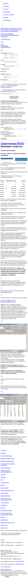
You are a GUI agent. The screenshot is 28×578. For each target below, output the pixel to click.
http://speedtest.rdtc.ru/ (6, 292)
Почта (14, 48)
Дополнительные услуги (15, 29)
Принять (7, 576)
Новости (3, 507)
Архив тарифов (5, 502)
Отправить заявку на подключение (14, 97)
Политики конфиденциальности (9, 86)
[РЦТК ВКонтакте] (15, 24)
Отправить (3, 138)
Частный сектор (13, 28)
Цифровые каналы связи (7, 461)
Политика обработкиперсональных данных (7, 513)
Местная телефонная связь (8, 458)
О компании (4, 505)
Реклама (3, 517)
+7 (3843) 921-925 (16, 558)
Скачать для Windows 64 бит (8, 301)
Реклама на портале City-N (8, 522)
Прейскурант (4, 520)
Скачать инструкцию (8, 150)
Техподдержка (4, 31)
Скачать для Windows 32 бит (8, 300)
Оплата (20, 28)
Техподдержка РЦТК (12, 143)
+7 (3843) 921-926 (18, 564)
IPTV (7, 28)
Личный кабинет (7, 48)
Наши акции (4, 525)
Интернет (3, 28)
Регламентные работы (6, 510)
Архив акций (4, 527)
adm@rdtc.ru (8, 566)
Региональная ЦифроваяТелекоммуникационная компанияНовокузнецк (10, 35)
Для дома (3, 474)
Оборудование (4, 29)
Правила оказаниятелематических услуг (6, 471)
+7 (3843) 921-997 (19, 561)
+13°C (2, 42)
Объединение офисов (6, 455)
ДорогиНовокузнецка (4, 45)
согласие (9, 84)
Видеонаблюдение (13, 31)
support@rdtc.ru (13, 434)
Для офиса (3, 450)
